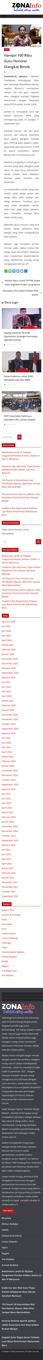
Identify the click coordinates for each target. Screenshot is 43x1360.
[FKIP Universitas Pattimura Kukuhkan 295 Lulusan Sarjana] (21, 393)
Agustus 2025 (8, 677)
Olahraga (6, 942)
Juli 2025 (6, 682)
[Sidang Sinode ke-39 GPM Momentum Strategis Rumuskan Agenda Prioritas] (21, 310)
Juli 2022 (6, 849)
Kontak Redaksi (10, 1265)
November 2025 (10, 663)
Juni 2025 (6, 686)
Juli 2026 (6, 626)
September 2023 (10, 784)
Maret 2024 (7, 756)
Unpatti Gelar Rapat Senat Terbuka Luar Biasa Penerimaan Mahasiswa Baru (19, 511)
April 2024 (7, 751)
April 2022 (7, 863)
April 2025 (7, 696)
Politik (5, 961)
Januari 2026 (8, 654)
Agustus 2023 (8, 789)
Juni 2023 (6, 798)
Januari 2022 (8, 877)
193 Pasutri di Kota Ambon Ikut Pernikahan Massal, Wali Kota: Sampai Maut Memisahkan (21, 483)
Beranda (6, 1218)
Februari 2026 (9, 649)
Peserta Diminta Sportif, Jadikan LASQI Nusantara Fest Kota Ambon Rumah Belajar (21, 497)
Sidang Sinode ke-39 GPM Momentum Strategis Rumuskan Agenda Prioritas (20, 336)
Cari (19, 436)
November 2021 (10, 886)
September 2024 (10, 728)
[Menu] (3, 16)
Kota (4, 928)
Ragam (7, 49)
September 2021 (10, 896)
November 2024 (10, 719)
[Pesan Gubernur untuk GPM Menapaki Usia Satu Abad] (21, 353)
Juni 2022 (6, 854)
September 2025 (10, 672)
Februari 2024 (9, 761)
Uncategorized (9, 970)
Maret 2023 (7, 812)
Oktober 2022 (9, 835)
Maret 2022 (7, 868)
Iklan (4, 919)
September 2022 (10, 840)
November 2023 (10, 775)
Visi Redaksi (8, 975)
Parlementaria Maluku (13, 952)
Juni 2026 (6, 630)
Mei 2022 (6, 858)
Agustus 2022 (8, 845)
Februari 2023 (9, 817)
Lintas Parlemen (10, 938)
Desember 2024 (10, 714)
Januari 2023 (8, 821)
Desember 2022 (10, 826)
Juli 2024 (6, 737)
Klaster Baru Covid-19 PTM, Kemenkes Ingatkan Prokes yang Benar (23, 282)
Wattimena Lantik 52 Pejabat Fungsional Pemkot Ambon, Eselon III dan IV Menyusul (21, 455)
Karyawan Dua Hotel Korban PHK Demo (20, 292)
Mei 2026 (6, 635)
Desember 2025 (10, 658)
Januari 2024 (8, 765)
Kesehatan (7, 924)
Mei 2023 (6, 803)
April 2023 (7, 807)
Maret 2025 (7, 700)
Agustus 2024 (8, 733)
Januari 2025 (8, 710)
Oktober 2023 (9, 779)
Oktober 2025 (9, 668)
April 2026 (7, 640)
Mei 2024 (6, 747)
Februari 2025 (9, 705)
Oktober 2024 (9, 723)
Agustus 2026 (8, 621)
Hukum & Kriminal (11, 914)
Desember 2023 (10, 770)
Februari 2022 (9, 872)
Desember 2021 (10, 882)
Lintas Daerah (9, 933)
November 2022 (10, 831)
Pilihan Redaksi (9, 956)
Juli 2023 (6, 793)
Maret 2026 (7, 644)
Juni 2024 (6, 742)
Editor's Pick (8, 910)
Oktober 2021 (9, 891)
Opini (4, 947)
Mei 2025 (6, 691)
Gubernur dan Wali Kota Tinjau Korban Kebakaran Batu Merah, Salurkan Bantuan (21, 469)
